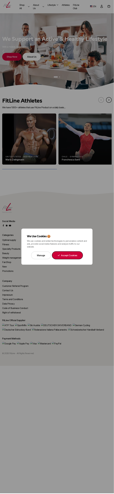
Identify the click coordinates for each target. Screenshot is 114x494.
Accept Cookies (69, 255)
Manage (41, 255)
